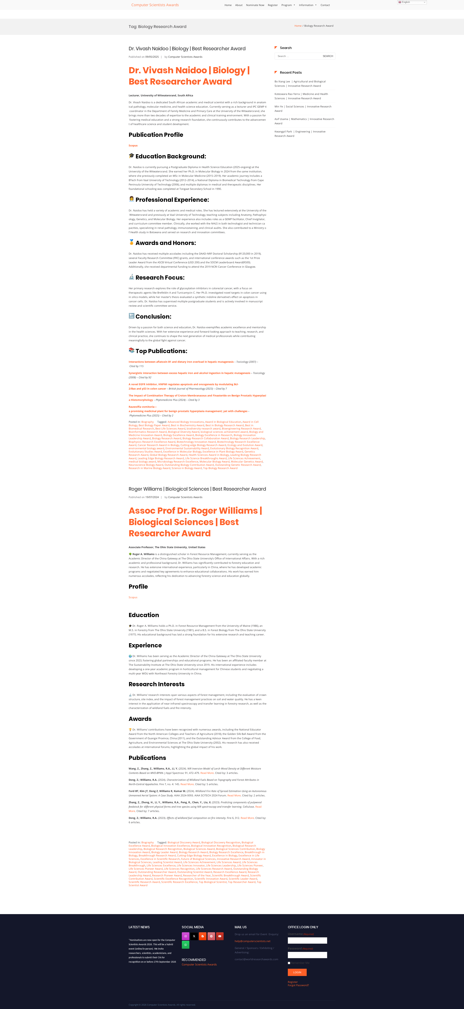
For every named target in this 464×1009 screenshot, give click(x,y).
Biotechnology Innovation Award (196, 441)
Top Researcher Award (242, 882)
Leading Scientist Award (167, 862)
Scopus (133, 145)
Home (228, 5)
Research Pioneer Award (167, 875)
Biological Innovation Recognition (211, 845)
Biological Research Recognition (163, 849)
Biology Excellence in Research (213, 435)
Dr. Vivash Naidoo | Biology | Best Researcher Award (187, 48)
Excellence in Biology (224, 855)
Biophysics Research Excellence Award (152, 441)
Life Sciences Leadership (221, 865)
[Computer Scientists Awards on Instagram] (185, 936)
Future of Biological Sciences (198, 859)
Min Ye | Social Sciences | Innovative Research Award (303, 108)
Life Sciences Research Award (214, 868)
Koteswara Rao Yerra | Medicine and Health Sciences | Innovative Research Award (301, 96)
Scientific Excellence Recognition (173, 878)
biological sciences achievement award (224, 431)
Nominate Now (255, 5)
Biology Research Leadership (247, 438)
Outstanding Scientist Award (194, 872)
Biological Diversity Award (183, 431)
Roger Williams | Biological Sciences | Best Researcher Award (197, 489)
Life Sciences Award (229, 862)
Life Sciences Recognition (179, 868)
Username (301, 934)
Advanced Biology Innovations (186, 421)
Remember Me (300, 963)
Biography (147, 421)
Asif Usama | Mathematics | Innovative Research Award (304, 121)
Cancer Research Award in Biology (158, 445)
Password (300, 948)
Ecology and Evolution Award (244, 445)
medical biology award (142, 461)
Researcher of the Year (197, 875)
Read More (207, 773)
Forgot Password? (298, 985)
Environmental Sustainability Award (187, 448)
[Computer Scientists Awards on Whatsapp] (185, 945)
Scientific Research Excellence (179, 882)
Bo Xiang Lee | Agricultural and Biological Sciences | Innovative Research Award (300, 83)
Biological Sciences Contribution (235, 849)
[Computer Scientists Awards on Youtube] (220, 936)
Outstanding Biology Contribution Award (189, 464)
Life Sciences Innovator (191, 865)
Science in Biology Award (187, 468)
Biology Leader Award (164, 852)
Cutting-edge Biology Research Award (203, 445)
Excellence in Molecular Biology (182, 451)
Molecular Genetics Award (247, 461)
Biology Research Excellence (226, 852)
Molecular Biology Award (215, 461)
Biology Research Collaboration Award (206, 438)
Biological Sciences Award (199, 849)
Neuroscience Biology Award (146, 464)
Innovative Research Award (233, 859)
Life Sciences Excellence (161, 865)
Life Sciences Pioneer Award (146, 868)
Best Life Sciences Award (170, 428)
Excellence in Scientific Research (160, 859)
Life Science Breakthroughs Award (206, 458)
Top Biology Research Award (220, 468)
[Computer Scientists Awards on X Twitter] (194, 936)
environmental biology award (146, 448)
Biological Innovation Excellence (170, 845)
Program (286, 5)
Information (306, 5)
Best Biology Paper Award (154, 425)
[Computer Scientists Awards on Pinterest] (211, 936)
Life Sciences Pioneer (250, 865)
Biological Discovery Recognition (220, 842)
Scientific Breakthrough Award (230, 875)
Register (273, 5)
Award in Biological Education (223, 421)
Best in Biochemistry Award (187, 425)
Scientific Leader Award (243, 878)
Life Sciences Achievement (244, 458)
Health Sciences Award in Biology (209, 455)
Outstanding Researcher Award (157, 872)
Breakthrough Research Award (157, 855)
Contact (325, 5)
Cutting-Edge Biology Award (194, 855)
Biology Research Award (166, 438)
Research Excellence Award (229, 872)
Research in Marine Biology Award (149, 468)
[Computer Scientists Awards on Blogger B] (202, 936)
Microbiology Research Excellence (177, 461)
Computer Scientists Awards (155, 4)
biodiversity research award (204, 428)
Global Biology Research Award (168, 455)
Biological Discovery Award (184, 842)
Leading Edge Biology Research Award (161, 458)
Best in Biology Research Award (225, 425)
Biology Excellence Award (178, 435)
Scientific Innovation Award (210, 878)
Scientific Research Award (144, 882)
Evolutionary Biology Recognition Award (234, 448)
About (239, 5)
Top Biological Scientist (213, 882)
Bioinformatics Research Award (148, 431)
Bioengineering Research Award (241, 428)
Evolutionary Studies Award (145, 451)
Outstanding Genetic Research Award (238, 464)
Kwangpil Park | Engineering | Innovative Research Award (300, 134)
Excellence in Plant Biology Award (223, 451)
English (405, 2)
